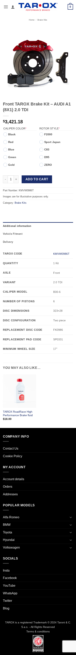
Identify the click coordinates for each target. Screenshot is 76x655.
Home (31, 20)
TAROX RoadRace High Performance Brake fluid (18, 413)
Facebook (10, 578)
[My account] (13, 7)
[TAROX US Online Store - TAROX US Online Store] (38, 7)
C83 (46, 149)
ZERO (48, 164)
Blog (6, 608)
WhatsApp (10, 593)
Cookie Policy (12, 456)
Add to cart (37, 179)
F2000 (48, 134)
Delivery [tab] (8, 241)
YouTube (9, 585)
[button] (6, 7)
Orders (7, 486)
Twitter (7, 600)
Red (10, 142)
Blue (11, 149)
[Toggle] (70, 517)
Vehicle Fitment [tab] (12, 233)
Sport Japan (52, 142)
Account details (13, 479)
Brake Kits (42, 20)
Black (12, 134)
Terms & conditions (38, 631)
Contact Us (10, 448)
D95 (46, 157)
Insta (6, 570)
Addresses (10, 494)
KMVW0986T (61, 253)
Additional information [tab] (17, 225)
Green (12, 157)
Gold (11, 164)
